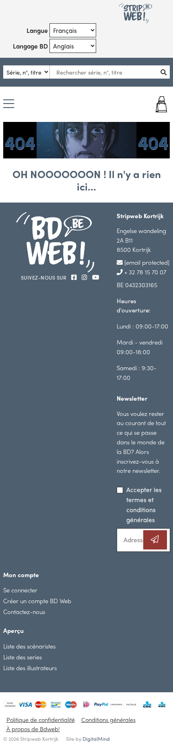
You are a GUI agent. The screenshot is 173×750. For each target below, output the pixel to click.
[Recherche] (166, 72)
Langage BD (30, 46)
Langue (37, 30)
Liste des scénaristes (29, 646)
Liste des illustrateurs (30, 667)
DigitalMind (96, 738)
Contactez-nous (24, 611)
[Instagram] (85, 277)
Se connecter (20, 590)
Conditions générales (108, 720)
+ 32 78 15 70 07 (144, 272)
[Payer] (156, 104)
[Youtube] (95, 277)
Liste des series (22, 657)
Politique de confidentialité (40, 720)
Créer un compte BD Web (37, 600)
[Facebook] (74, 277)
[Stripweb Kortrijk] (135, 13)
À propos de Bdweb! (33, 729)
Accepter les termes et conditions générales (144, 504)
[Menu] (8, 104)
